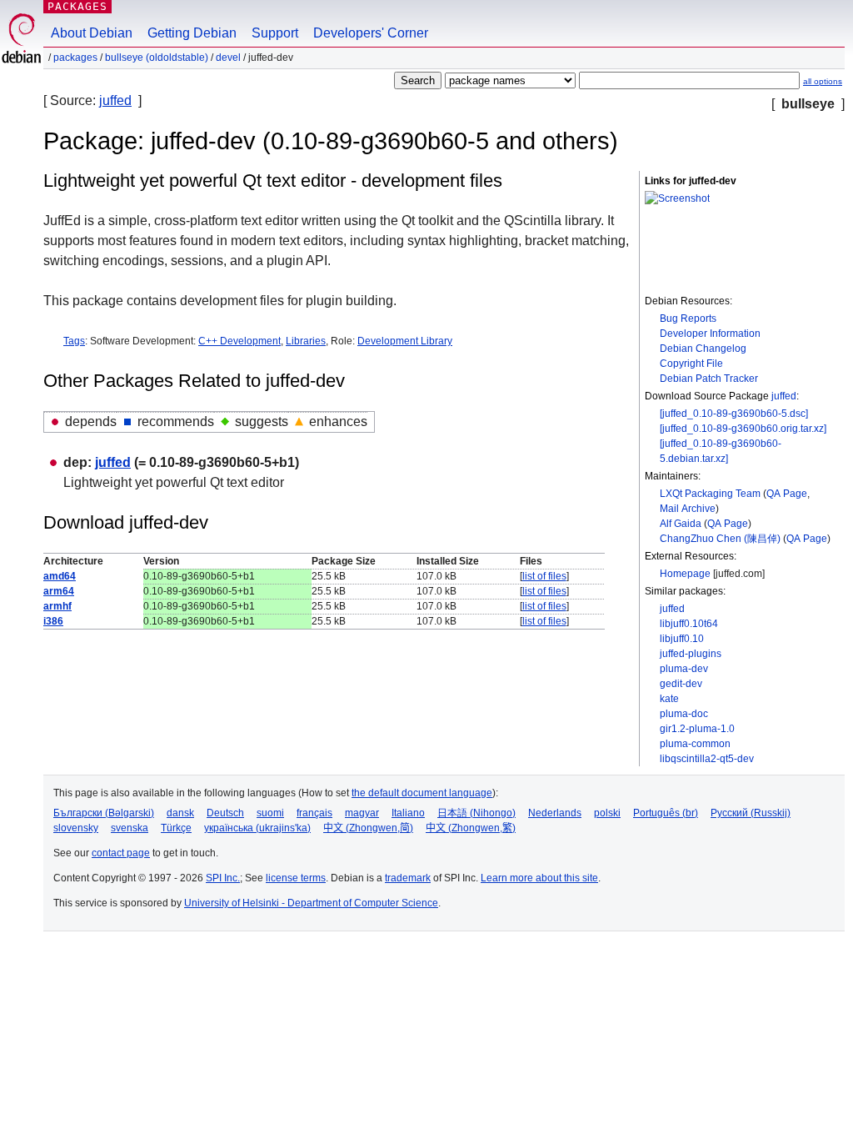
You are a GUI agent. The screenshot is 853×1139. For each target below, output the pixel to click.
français (314, 813)
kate (669, 699)
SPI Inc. (223, 878)
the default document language (422, 793)
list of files (544, 576)
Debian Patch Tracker (709, 378)
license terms (296, 878)
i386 (53, 621)
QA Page (786, 493)
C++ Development (239, 341)
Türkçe (176, 828)
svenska (129, 828)
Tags (74, 341)
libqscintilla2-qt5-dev (707, 759)
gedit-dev (681, 684)
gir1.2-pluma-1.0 (697, 729)
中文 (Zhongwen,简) (368, 828)
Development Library (404, 341)
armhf (57, 606)
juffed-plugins (690, 654)
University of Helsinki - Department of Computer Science (311, 903)
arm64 (58, 591)
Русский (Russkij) (751, 813)
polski (607, 813)
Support (275, 33)
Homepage (685, 574)
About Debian (91, 33)
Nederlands (554, 813)
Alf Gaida (680, 523)
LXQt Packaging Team (710, 493)
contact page (121, 853)
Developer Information (710, 333)
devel (228, 57)
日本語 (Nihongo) (476, 813)
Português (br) (665, 813)
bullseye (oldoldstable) (156, 57)
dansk (180, 813)
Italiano (408, 813)
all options (822, 81)
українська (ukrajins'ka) (257, 828)
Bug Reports (688, 318)
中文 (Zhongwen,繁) (471, 828)
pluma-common (695, 744)
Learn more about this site (539, 878)
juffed (115, 100)
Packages (77, 6)
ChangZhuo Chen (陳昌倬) (720, 538)
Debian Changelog (703, 348)
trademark (408, 878)
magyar (362, 813)
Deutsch (225, 813)
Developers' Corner (370, 33)
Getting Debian (192, 33)
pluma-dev (684, 669)
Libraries (306, 341)
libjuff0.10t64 (689, 624)
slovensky (75, 828)
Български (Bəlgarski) (103, 813)
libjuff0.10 (682, 639)
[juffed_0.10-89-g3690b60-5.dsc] (734, 413)
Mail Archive (688, 508)
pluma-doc (684, 714)
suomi (270, 813)
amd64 (59, 576)
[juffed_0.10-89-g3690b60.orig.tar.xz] (743, 428)
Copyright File (691, 363)
